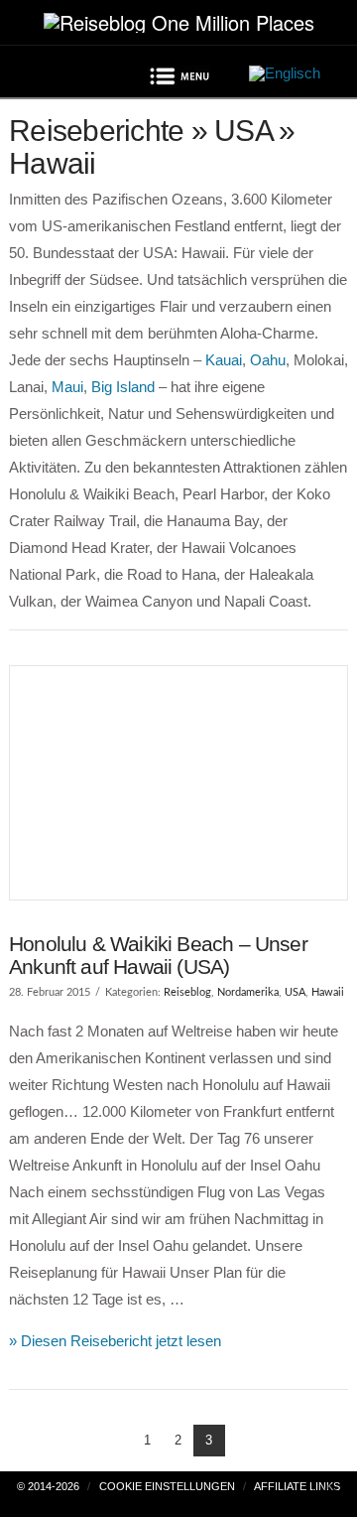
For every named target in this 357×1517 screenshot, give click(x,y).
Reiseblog (187, 992)
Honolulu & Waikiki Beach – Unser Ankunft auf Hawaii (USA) (158, 955)
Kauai (223, 359)
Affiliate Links (297, 1486)
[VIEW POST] (178, 782)
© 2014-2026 (48, 1486)
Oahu (268, 359)
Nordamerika (248, 992)
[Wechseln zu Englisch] (284, 73)
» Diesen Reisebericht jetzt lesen (115, 1340)
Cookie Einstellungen (167, 1486)
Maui (67, 386)
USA (295, 992)
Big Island (123, 386)
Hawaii (327, 992)
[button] (178, 79)
